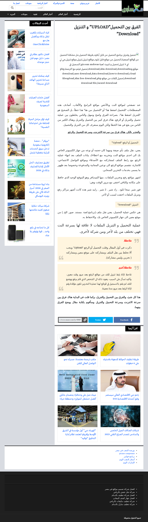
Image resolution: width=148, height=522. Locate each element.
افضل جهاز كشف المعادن (124, 498)
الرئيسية (77, 14)
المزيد (12, 14)
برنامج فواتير (129, 456)
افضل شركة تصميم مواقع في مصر (120, 489)
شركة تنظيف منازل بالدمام (123, 504)
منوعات (28, 3)
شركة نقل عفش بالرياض (124, 492)
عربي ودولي (84, 3)
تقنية (35, 14)
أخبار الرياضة (42, 3)
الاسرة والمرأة (59, 3)
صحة (72, 3)
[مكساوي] (132, 8)
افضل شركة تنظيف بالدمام (123, 495)
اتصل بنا (16, 3)
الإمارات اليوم (129, 462)
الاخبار (97, 3)
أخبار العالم (63, 14)
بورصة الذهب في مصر (125, 450)
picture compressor (127, 453)
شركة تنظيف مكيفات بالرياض (122, 501)
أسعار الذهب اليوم (127, 459)
